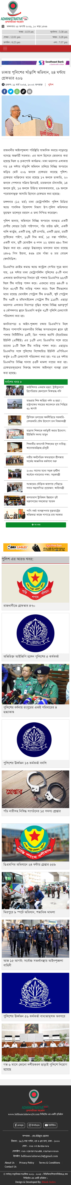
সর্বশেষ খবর (12, 382)
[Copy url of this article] (23, 91)
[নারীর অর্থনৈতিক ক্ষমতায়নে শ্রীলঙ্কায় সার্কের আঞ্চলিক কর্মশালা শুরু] (14, 460)
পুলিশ (50, 84)
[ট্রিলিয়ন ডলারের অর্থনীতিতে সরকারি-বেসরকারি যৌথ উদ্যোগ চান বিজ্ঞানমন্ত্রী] (14, 420)
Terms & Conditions (49, 1163)
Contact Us (10, 1167)
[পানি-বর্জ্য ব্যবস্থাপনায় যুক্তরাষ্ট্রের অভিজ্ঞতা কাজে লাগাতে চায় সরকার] (14, 513)
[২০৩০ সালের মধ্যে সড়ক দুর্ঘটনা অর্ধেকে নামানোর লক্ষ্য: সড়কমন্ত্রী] (14, 473)
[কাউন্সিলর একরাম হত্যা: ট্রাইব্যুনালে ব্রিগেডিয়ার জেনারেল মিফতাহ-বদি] (15, 390)
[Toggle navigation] (5, 48)
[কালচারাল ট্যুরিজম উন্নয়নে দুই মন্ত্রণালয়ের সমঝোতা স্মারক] (14, 500)
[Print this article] (29, 91)
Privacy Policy (26, 1163)
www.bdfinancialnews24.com (23, 1114)
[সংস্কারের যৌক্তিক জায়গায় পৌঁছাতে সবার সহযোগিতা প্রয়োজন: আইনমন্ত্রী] (14, 487)
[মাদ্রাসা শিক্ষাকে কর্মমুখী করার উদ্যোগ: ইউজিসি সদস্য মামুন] (15, 433)
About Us (9, 1163)
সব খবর (37, 524)
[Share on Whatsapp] (17, 91)
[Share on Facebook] (4, 91)
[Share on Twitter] (11, 91)
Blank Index (49, 1182)
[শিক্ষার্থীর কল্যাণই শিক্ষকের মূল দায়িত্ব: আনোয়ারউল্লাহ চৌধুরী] (14, 446)
